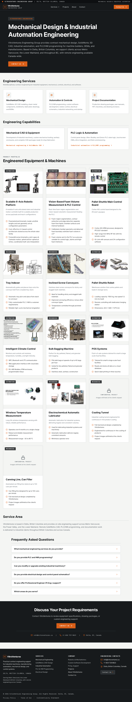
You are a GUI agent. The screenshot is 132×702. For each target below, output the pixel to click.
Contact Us (72, 675)
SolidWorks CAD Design (44, 663)
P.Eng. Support (73, 666)
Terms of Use (26, 698)
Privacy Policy (9, 698)
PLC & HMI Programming (44, 669)
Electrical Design (42, 672)
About (74, 7)
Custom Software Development (79, 663)
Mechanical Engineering (44, 660)
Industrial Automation (43, 666)
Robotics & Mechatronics (77, 660)
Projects (66, 7)
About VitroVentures (75, 672)
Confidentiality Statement (48, 698)
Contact (82, 7)
